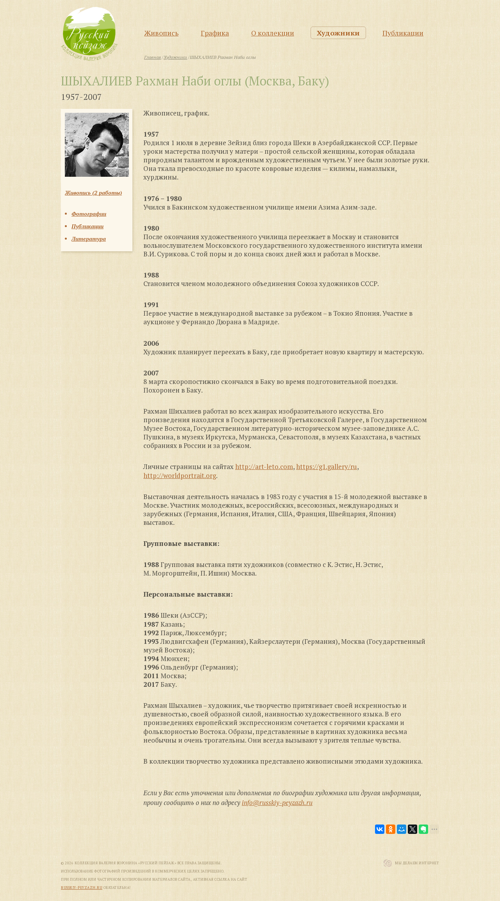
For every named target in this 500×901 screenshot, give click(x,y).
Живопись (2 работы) (93, 192)
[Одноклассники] (390, 829)
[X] (412, 829)
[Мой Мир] (401, 829)
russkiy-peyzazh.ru (81, 887)
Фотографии (88, 213)
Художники (338, 32)
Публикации (402, 32)
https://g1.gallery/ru (326, 466)
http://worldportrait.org (179, 475)
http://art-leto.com (264, 466)
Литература (88, 238)
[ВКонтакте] (379, 829)
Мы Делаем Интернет (417, 863)
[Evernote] (423, 829)
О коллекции (272, 32)
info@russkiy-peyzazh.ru (277, 802)
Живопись (161, 32)
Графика (215, 32)
